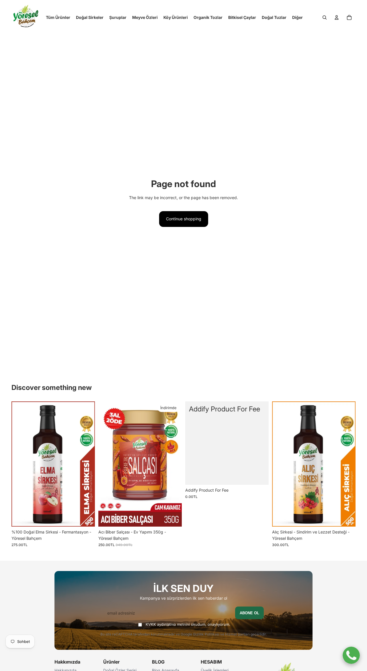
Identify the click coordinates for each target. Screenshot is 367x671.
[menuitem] (297, 17)
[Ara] (324, 17)
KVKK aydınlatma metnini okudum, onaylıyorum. (188, 624)
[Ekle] (86, 518)
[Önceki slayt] (20, 464)
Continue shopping (183, 218)
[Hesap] (336, 17)
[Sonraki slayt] (86, 464)
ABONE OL (249, 613)
